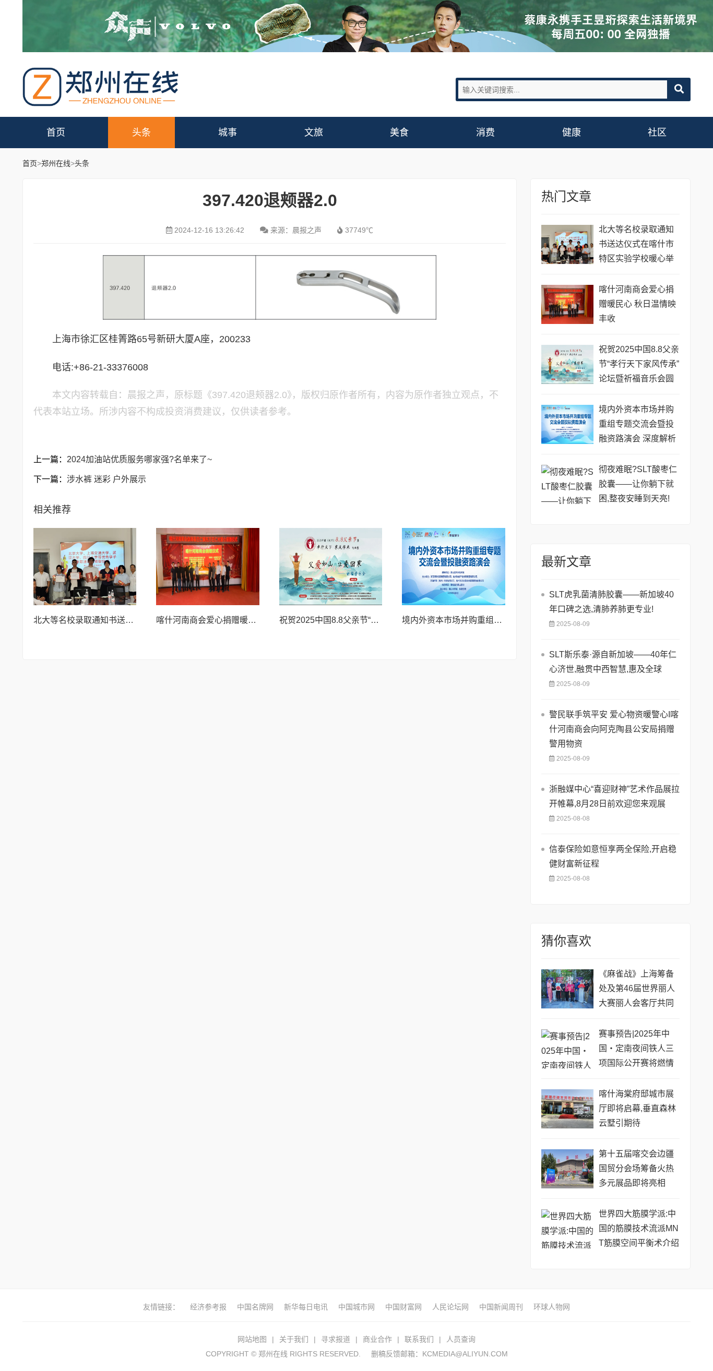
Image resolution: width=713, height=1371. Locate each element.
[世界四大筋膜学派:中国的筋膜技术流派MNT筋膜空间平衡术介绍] (567, 1228)
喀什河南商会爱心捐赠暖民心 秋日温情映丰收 (240, 620)
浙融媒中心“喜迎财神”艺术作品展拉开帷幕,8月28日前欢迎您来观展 (614, 796)
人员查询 (461, 1339)
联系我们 (419, 1339)
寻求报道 (335, 1339)
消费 (485, 132)
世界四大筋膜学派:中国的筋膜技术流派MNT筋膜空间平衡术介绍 (639, 1228)
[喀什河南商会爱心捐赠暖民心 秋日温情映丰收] (207, 566)
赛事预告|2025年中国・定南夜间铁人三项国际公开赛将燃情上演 (636, 1050)
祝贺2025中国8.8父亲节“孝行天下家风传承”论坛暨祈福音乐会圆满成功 (639, 365)
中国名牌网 (255, 1307)
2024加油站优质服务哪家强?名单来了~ (139, 459)
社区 (657, 132)
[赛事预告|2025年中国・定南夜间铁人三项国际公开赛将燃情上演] (567, 1048)
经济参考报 (208, 1307)
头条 (141, 132)
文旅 (313, 132)
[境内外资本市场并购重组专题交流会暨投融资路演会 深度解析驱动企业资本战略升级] (453, 566)
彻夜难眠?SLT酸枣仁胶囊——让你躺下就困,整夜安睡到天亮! (638, 484)
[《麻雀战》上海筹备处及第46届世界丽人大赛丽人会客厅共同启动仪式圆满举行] (567, 988)
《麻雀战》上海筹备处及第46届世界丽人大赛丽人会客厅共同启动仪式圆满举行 (637, 990)
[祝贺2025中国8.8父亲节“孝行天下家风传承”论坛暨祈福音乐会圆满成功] (331, 566)
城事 (227, 132)
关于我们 (293, 1339)
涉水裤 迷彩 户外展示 (106, 479)
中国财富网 (403, 1307)
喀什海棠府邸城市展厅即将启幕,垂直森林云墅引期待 (637, 1108)
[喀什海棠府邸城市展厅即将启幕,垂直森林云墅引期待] (567, 1108)
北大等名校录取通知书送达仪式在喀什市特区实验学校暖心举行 (636, 245)
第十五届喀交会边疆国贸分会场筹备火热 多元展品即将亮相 (636, 1168)
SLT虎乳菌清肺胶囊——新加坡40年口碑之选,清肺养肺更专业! (611, 602)
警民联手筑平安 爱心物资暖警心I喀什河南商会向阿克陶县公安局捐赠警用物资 (614, 729)
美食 (399, 132)
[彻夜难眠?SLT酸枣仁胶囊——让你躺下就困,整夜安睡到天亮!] (567, 484)
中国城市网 (356, 1307)
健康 (571, 132)
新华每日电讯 (306, 1307)
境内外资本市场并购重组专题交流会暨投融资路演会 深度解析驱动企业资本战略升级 (637, 425)
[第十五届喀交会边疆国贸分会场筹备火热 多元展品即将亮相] (567, 1168)
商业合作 (377, 1339)
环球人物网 (551, 1307)
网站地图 (252, 1339)
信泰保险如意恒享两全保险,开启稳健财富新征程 (612, 856)
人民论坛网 (450, 1307)
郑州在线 (100, 86)
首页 (55, 132)
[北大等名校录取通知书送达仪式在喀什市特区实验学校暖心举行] (85, 566)
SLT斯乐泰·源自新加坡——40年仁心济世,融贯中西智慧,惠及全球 (612, 662)
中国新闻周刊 (501, 1307)
